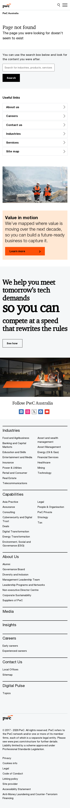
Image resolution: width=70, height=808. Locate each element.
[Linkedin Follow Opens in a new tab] (21, 412)
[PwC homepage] (7, 5)
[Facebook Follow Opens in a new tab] (40, 412)
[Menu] (64, 5)
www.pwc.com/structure (22, 741)
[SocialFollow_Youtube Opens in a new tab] (47, 412)
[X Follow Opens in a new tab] (34, 412)
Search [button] (11, 77)
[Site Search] (58, 5)
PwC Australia (11, 13)
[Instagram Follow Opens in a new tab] (27, 412)
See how (12, 343)
